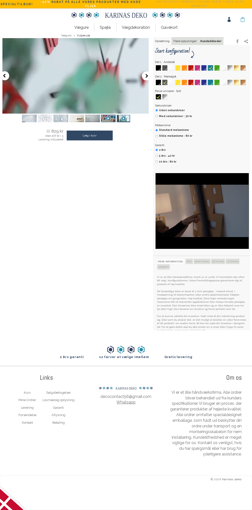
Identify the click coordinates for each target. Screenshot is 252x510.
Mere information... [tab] (171, 261)
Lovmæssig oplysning (59, 400)
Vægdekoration (136, 27)
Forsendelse (27, 415)
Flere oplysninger (185, 41)
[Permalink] (246, 42)
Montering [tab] (201, 261)
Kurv (27, 392)
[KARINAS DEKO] (126, 378)
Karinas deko (232, 479)
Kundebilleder (210, 41)
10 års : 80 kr (167, 161)
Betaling (58, 422)
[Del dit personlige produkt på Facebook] (237, 42)
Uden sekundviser (172, 110)
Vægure (81, 27)
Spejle (105, 27)
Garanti (58, 407)
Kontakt (27, 422)
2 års (162, 149)
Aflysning (58, 415)
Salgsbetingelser (58, 392)
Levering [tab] (233, 261)
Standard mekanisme (174, 130)
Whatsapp (126, 402)
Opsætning (162, 41)
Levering (27, 407)
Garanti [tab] (163, 266)
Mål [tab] (189, 261)
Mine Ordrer (27, 400)
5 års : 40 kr (167, 155)
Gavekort (169, 27)
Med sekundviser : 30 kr (175, 116)
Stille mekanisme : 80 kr (175, 135)
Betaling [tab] (218, 261)
